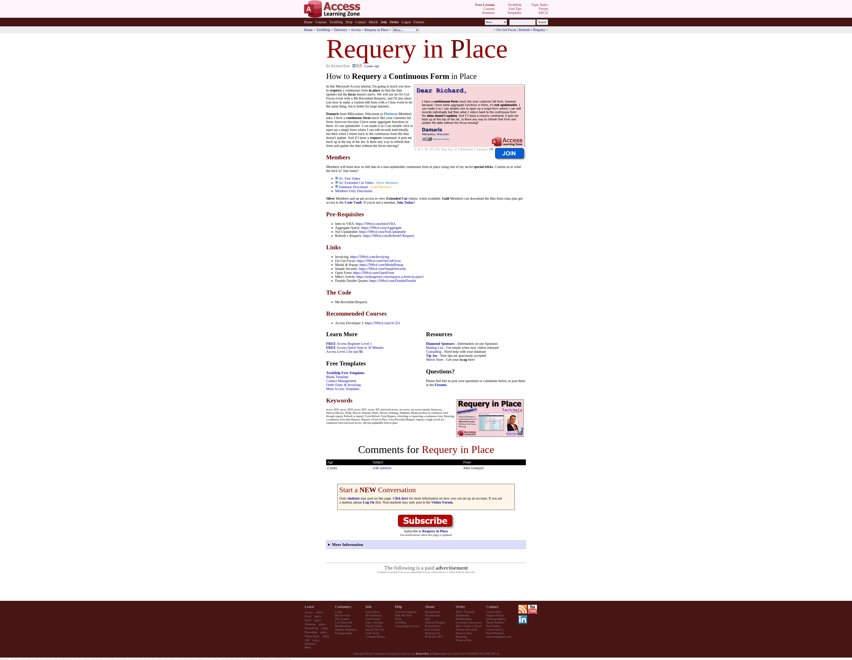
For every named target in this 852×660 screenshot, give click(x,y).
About (429, 607)
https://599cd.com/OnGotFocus (379, 261)
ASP (307, 640)
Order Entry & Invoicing (343, 385)
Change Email (343, 633)
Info (368, 607)
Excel (308, 616)
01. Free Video (349, 178)
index (319, 612)
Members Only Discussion (353, 191)
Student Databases (346, 629)
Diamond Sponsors (440, 344)
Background (432, 611)
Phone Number (495, 622)
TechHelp (336, 22)
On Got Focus (506, 30)
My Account (342, 615)
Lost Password (343, 622)
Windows (310, 624)
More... (309, 647)
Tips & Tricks (373, 626)
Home (308, 22)
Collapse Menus (375, 636)
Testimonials (432, 615)
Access (356, 30)
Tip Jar (431, 355)
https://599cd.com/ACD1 (382, 323)
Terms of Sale (464, 640)
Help (349, 22)
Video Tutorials (465, 611)
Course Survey (495, 629)
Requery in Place (377, 30)
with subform (382, 468)
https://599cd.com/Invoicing (369, 257)
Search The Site (374, 629)
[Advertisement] (426, 587)
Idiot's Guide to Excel (469, 626)
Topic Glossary (374, 622)
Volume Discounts (466, 629)
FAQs (398, 619)
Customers (343, 607)
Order (460, 607)
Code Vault (353, 202)
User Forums (372, 619)
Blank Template (337, 377)
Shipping (461, 636)
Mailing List (434, 348)
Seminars (310, 643)
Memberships (343, 626)
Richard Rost (433, 626)
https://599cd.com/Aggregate (381, 228)
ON (491, 149)
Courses (321, 22)
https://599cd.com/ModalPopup (381, 265)
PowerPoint (311, 628)
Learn (309, 607)
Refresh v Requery (532, 30)
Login (338, 611)
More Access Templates (342, 389)
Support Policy (495, 615)
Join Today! (406, 202)
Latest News (372, 611)
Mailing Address (496, 619)
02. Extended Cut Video (356, 183)
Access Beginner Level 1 (349, 344)
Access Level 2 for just (344, 351)
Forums (419, 22)
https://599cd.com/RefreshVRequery (388, 236)
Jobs (427, 619)
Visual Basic (312, 636)
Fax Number (493, 626)
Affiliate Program (435, 622)
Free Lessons (432, 629)
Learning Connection (468, 622)
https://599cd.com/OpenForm (373, 273)
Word (308, 620)
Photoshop (311, 632)
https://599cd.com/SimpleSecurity (382, 269)
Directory (340, 30)
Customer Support (406, 611)
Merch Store (434, 359)
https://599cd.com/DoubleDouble (392, 281)
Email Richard (494, 633)
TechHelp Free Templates (345, 373)
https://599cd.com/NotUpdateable (382, 232)
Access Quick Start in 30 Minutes (355, 348)
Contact (360, 22)
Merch (373, 22)
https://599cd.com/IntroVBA (376, 224)
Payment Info (464, 633)
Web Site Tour (403, 615)
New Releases (373, 615)
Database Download (353, 187)
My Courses (342, 619)
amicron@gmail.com (498, 636)
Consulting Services (407, 626)
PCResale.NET (434, 636)
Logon (406, 22)
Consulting (433, 351)
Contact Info (493, 611)
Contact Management (341, 381)
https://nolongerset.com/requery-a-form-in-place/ (390, 277)
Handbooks (462, 615)
